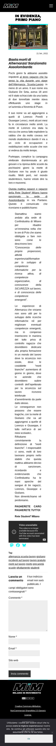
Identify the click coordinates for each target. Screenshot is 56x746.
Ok (28, 738)
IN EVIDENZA (27, 16)
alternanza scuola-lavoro (22, 556)
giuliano (40, 556)
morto (29, 564)
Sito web (13, 660)
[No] (52, 732)
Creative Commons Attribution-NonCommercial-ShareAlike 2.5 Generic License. (28, 710)
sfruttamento (23, 567)
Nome (13, 636)
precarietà (38, 564)
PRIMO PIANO (28, 20)
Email (12, 648)
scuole (12, 567)
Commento (15, 597)
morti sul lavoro (17, 564)
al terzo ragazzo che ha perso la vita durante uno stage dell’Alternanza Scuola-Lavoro (28, 81)
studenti (35, 567)
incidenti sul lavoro (19, 560)
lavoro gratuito (38, 560)
